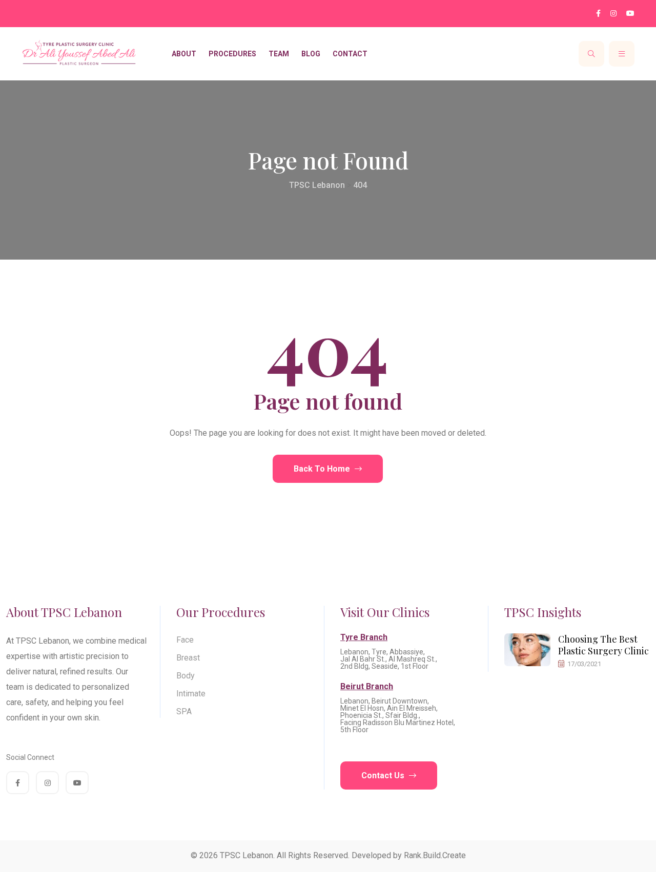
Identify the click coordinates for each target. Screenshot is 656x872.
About (184, 54)
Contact (350, 54)
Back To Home (323, 469)
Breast (188, 658)
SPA (184, 711)
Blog (310, 54)
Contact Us (383, 775)
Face (185, 640)
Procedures (232, 54)
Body (185, 675)
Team (279, 54)
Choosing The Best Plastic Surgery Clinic (603, 645)
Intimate (191, 693)
